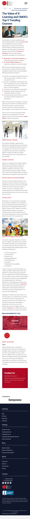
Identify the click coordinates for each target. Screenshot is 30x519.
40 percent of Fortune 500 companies (14, 58)
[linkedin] (10, 483)
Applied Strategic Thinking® (9, 140)
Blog (10, 8)
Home (4, 8)
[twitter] (5, 483)
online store (23, 284)
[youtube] (8, 483)
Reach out (10, 308)
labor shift (25, 42)
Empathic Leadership (8, 159)
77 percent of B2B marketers (12, 62)
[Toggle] (25, 3)
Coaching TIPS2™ (7, 197)
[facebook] (3, 483)
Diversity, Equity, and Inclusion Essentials (13, 177)
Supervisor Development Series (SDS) (12, 236)
